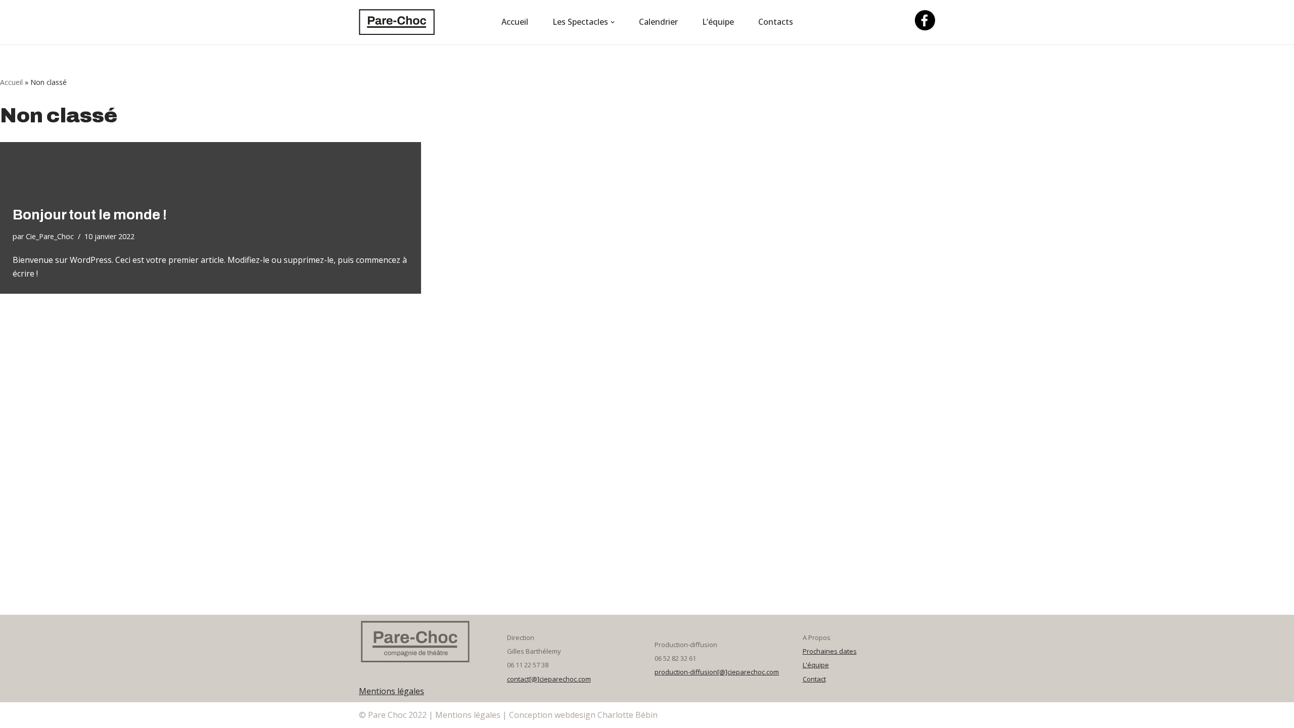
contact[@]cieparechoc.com (549, 679)
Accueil (514, 21)
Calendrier (658, 21)
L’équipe (718, 21)
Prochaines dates (830, 651)
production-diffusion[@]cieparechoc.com (717, 671)
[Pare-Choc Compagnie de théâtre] (397, 22)
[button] (613, 22)
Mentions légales (391, 691)
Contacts (775, 21)
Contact (814, 679)
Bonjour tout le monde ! (90, 214)
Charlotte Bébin (627, 714)
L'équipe (816, 664)
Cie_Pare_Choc (50, 236)
